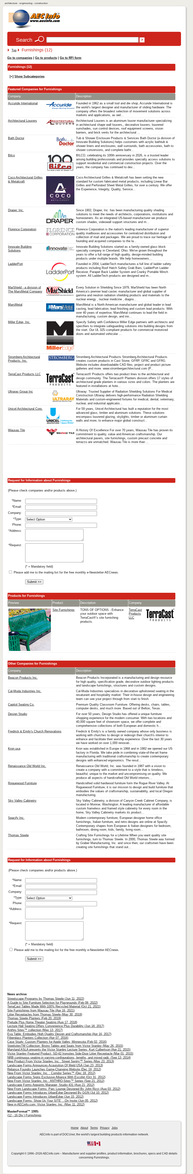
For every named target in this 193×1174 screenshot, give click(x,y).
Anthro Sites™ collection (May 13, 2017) (35, 1030)
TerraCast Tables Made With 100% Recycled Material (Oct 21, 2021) (54, 1006)
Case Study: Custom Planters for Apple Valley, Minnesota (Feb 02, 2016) (57, 1042)
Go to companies (19, 58)
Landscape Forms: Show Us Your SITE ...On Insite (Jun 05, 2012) (52, 1100)
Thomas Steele (18, 835)
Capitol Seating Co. (21, 704)
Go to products (46, 58)
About (84, 1127)
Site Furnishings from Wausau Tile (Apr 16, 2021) (41, 1010)
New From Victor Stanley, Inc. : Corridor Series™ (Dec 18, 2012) (51, 1073)
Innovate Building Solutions (20, 248)
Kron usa (14, 748)
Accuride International (23, 103)
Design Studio (17, 714)
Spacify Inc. (16, 818)
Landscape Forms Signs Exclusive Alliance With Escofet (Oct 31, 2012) (56, 1077)
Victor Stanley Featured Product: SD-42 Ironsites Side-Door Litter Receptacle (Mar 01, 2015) (70, 1053)
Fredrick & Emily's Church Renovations (34, 731)
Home (75, 1127)
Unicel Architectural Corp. (25, 408)
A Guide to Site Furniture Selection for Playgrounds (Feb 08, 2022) (52, 1002)
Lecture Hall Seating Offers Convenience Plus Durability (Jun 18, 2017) (55, 1026)
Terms (94, 1127)
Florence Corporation (22, 229)
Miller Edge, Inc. (19, 322)
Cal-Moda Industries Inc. (24, 691)
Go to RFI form (70, 58)
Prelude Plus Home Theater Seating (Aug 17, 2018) (42, 1022)
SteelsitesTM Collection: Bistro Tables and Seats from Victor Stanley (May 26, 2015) (65, 1046)
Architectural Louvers (22, 120)
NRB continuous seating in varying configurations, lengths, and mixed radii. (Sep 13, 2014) (69, 1057)
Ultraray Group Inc (20, 391)
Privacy (104, 1127)
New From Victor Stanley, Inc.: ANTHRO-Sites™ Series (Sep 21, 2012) (55, 1081)
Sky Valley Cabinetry (22, 800)
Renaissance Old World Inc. (27, 766)
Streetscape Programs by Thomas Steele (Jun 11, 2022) (45, 998)
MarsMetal (15, 304)
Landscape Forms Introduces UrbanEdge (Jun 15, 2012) (45, 1096)
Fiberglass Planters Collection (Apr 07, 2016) (37, 1038)
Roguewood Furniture (22, 783)
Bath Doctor (16, 138)
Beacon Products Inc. (23, 677)
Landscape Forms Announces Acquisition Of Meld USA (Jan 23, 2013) (55, 1065)
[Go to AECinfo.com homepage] (34, 28)
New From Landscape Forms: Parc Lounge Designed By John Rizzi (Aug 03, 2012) (63, 1089)
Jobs (115, 1127)
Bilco (11, 155)
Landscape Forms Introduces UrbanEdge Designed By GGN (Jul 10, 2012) (58, 1092)
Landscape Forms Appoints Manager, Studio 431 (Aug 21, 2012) (50, 1085)
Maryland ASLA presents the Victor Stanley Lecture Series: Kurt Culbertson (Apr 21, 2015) (68, 1049)
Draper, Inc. (16, 210)
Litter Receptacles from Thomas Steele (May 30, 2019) (44, 1014)
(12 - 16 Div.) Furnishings (24, 1115)
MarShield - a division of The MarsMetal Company (25, 289)
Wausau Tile (16, 430)
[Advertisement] (93, 462)
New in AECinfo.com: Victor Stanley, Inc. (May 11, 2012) (45, 1104)
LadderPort (15, 264)
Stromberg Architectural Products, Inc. (24, 359)
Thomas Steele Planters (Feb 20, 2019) (34, 1018)
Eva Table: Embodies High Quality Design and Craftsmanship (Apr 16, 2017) (59, 1034)
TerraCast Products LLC (24, 374)
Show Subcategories (29, 76)
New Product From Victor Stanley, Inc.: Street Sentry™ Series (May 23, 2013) (60, 1061)
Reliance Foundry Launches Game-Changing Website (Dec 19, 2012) (54, 1069)
